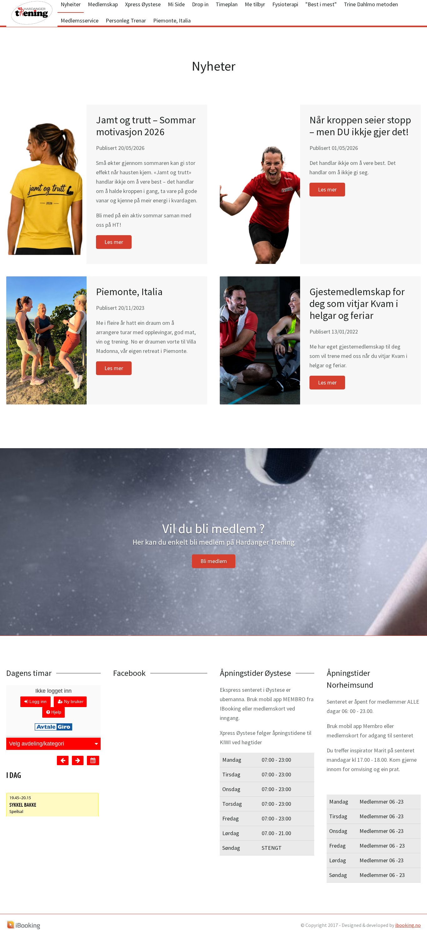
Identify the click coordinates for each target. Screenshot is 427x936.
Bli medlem (213, 561)
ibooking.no (408, 925)
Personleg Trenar (126, 20)
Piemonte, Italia (172, 20)
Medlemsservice (79, 20)
